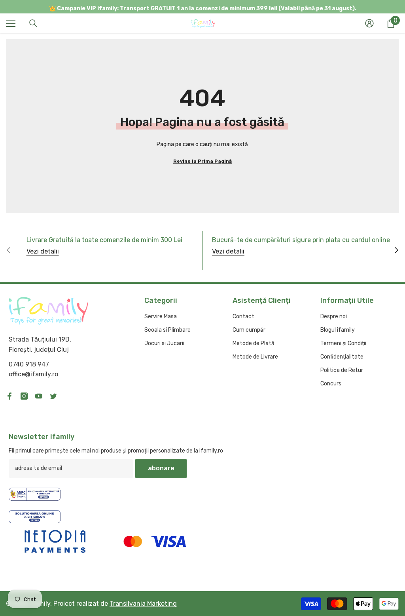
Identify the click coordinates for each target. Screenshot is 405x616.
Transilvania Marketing (143, 603)
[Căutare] (33, 23)
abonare (161, 468)
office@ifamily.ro (33, 374)
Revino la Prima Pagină (202, 161)
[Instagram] (24, 396)
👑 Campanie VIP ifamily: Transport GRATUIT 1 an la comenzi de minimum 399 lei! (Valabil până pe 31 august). (202, 8)
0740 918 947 (29, 364)
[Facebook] (9, 396)
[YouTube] (39, 396)
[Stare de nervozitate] (53, 396)
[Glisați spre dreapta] (396, 250)
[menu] (10, 23)
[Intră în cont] (369, 23)
